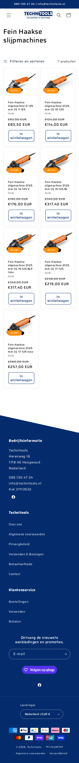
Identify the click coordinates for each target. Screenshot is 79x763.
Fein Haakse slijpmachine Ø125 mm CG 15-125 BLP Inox (20, 267)
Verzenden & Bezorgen (26, 554)
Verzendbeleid (58, 753)
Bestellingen (18, 601)
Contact (14, 574)
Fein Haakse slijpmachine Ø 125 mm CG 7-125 (20, 106)
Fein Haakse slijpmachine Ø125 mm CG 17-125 (57, 265)
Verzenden (17, 611)
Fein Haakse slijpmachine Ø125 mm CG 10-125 (57, 106)
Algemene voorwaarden (27, 534)
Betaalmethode (20, 564)
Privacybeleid (19, 544)
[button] (9, 15)
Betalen (15, 621)
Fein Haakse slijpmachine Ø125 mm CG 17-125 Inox (20, 348)
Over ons (15, 524)
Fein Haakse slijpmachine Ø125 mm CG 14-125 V (20, 185)
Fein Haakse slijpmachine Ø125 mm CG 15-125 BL (57, 185)
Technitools (34, 747)
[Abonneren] (65, 654)
